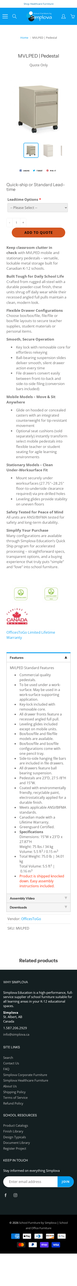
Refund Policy (13, 1103)
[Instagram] (15, 1195)
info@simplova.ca (16, 1034)
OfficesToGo (31, 918)
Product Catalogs (15, 1125)
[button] (38, 580)
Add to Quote (38, 232)
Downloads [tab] (18, 907)
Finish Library (13, 1131)
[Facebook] (5, 1195)
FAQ (6, 1069)
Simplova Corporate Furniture (25, 1075)
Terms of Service (15, 1098)
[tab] (38, 898)
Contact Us (11, 1063)
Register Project (14, 1148)
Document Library (16, 1143)
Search (8, 1058)
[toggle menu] (5, 16)
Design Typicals (14, 1137)
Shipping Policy (14, 1092)
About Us (10, 1086)
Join (66, 1181)
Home (24, 38)
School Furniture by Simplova (37, 1223)
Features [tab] (17, 658)
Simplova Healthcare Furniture (25, 1080)
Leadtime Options (22, 199)
